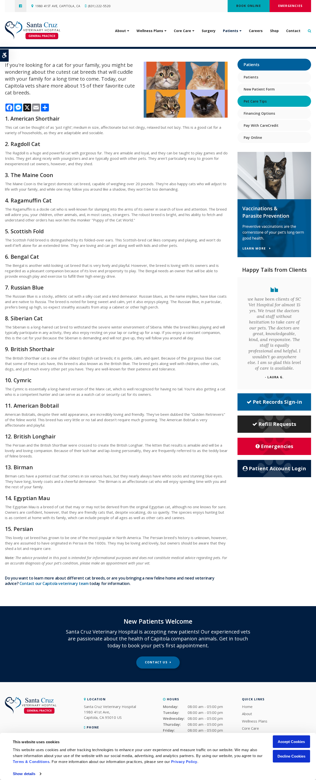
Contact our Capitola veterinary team (54, 583)
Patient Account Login (277, 468)
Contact (293, 30)
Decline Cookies (291, 756)
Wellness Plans (150, 30)
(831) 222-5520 (99, 6)
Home (247, 706)
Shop (274, 30)
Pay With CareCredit (261, 125)
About (120, 30)
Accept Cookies (291, 742)
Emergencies (290, 6)
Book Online (248, 6)
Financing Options (259, 113)
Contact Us (156, 662)
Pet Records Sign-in (277, 402)
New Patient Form (259, 89)
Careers (256, 30)
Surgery (209, 30)
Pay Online (253, 137)
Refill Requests (277, 424)
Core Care (182, 30)
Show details (24, 774)
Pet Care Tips (255, 101)
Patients (230, 30)
